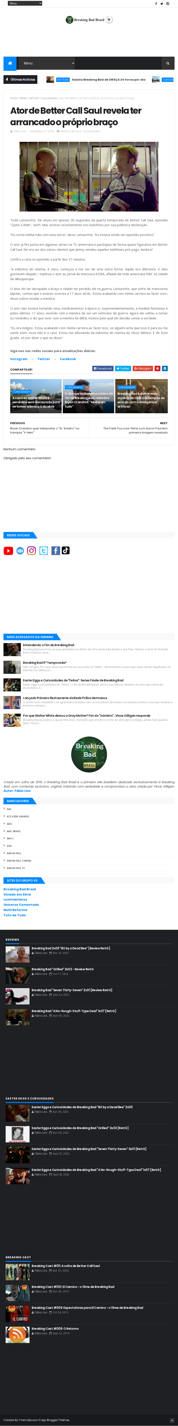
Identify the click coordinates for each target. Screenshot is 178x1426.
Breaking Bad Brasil (19, 889)
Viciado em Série (17, 894)
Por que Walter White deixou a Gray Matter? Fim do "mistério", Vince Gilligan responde (86, 715)
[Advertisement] (89, 42)
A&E (9, 809)
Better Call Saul (29, 98)
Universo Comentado (21, 905)
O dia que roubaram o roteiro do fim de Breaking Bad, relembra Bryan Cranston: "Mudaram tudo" (89, 400)
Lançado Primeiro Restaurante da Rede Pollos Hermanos (65, 698)
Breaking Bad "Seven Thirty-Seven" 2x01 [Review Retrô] (72, 990)
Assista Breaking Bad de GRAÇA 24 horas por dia (89, 80)
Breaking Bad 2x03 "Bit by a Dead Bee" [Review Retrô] (71, 948)
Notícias (43, 79)
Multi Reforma (15, 910)
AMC (9, 824)
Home (14, 98)
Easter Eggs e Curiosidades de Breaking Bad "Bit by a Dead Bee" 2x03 (82, 1107)
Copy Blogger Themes (54, 1420)
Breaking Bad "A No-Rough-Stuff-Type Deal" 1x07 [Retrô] (74, 1011)
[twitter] (162, 4)
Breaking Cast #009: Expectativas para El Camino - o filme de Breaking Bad (87, 1308)
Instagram (18, 359)
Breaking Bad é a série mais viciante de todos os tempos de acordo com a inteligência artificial (141, 400)
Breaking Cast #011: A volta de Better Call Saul (66, 1266)
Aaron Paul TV (16, 868)
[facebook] (156, 4)
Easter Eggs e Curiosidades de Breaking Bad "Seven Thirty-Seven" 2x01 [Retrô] (89, 1149)
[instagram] (167, 4)
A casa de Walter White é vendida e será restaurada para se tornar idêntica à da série (36, 402)
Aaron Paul (14, 853)
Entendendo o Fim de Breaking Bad (48, 645)
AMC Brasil (14, 831)
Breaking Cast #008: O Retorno (55, 1328)
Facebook (68, 359)
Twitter (43, 359)
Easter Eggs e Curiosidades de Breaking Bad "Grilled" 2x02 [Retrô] (80, 1128)
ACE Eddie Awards (18, 816)
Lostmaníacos (15, 899)
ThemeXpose (28, 1420)
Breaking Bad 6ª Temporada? (44, 662)
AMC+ (10, 838)
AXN (9, 846)
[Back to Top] (172, 1420)
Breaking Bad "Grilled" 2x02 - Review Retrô (63, 969)
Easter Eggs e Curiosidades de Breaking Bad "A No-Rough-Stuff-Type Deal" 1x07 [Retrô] (96, 1170)
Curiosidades (152, 79)
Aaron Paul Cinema (19, 860)
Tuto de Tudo (14, 915)
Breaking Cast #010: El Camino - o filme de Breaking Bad (73, 1287)
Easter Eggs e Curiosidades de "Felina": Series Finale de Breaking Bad (73, 680)
